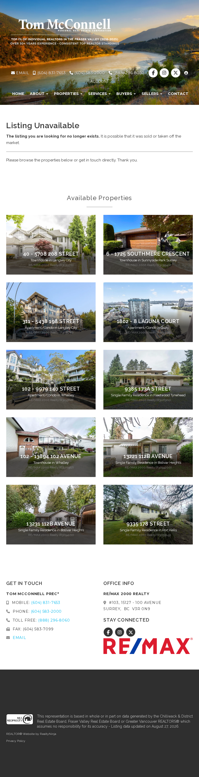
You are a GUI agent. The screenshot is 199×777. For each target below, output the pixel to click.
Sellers (150, 93)
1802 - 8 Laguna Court (148, 321)
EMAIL (22, 73)
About (38, 93)
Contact (178, 93)
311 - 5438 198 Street (51, 321)
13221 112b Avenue (148, 456)
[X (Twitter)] (176, 73)
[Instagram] (164, 73)
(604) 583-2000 (89, 73)
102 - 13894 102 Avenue (50, 456)
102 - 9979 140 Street (51, 389)
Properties (67, 93)
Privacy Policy (15, 741)
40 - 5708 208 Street (51, 254)
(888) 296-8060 (128, 73)
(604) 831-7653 (51, 73)
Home (18, 93)
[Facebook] (153, 73)
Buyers (124, 93)
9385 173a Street (148, 389)
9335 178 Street (148, 524)
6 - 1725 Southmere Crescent (148, 254)
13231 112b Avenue (50, 524)
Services (98, 93)
